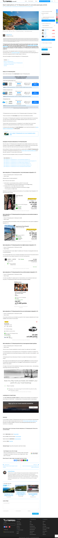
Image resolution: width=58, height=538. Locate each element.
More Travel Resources (33, 534)
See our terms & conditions (11, 41)
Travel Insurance (32, 531)
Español (18, 533)
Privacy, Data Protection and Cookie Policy (34, 537)
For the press (44, 529)
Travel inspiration (18, 438)
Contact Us (44, 534)
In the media (44, 526)
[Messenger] (57, 12)
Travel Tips (18, 526)
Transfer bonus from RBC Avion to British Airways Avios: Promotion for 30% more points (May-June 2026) (21, 493)
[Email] (57, 15)
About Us (44, 521)
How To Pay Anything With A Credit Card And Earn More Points (33, 494)
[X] (23, 460)
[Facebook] (14, 460)
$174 (19, 102)
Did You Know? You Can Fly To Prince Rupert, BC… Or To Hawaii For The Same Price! (9, 494)
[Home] (3, 6)
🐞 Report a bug (6, 529)
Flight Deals (18, 521)
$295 (19, 93)
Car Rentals (31, 524)
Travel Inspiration (19, 524)
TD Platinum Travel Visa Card (7, 89)
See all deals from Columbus (48, 39)
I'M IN (33, 407)
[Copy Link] (18, 460)
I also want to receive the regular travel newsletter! (21, 409)
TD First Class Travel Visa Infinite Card (9, 80)
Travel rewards (18, 436)
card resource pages (15, 52)
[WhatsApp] (57, 21)
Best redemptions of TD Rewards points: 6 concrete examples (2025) (23, 6)
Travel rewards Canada (28, 31)
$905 (19, 83)
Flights (30, 521)
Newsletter (44, 524)
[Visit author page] (5, 472)
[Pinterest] (57, 17)
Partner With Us (45, 531)
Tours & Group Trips (32, 526)
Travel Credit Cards (32, 529)
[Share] (57, 23)
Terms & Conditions (28, 537)
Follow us (45, 49)
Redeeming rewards (20, 31)
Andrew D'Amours (11, 471)
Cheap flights (16, 434)
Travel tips (11, 441)
